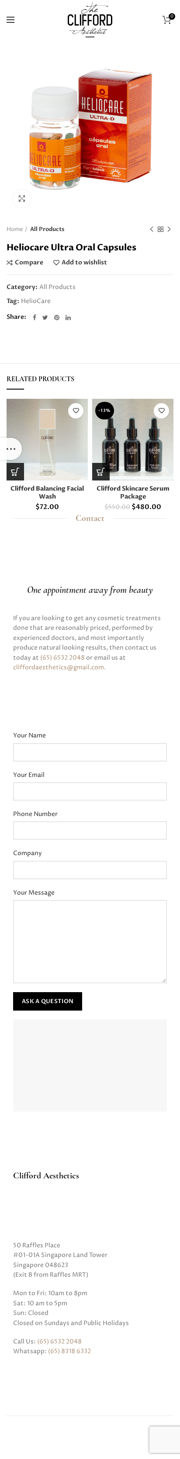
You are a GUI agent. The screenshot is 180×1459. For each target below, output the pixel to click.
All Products (47, 229)
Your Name (29, 735)
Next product (169, 229)
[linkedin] (68, 317)
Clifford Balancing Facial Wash (47, 493)
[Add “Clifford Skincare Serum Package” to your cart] (101, 471)
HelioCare (36, 301)
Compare (29, 263)
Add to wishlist (84, 263)
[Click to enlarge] (22, 198)
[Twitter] (45, 317)
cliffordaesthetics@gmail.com (58, 667)
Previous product (151, 229)
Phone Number (35, 814)
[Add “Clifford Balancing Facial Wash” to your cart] (15, 471)
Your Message (34, 892)
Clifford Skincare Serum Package (133, 493)
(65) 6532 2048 (62, 658)
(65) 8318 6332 (69, 1351)
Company (27, 853)
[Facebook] (34, 317)
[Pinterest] (56, 317)
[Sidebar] (11, 449)
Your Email (29, 775)
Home (15, 229)
